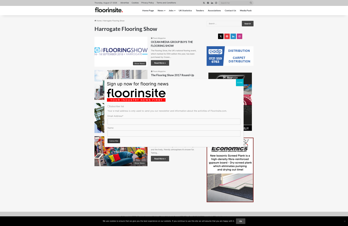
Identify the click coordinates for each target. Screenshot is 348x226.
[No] (344, 221)
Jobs (171, 10)
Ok (240, 221)
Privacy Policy (147, 2)
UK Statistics (185, 10)
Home (99, 21)
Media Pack (246, 10)
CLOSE (240, 82)
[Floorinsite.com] (108, 10)
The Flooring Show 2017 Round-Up (172, 75)
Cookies (135, 2)
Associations (214, 10)
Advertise (124, 2)
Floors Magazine (159, 38)
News (160, 10)
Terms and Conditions (166, 2)
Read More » (160, 63)
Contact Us (230, 10)
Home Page (148, 10)
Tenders (200, 10)
